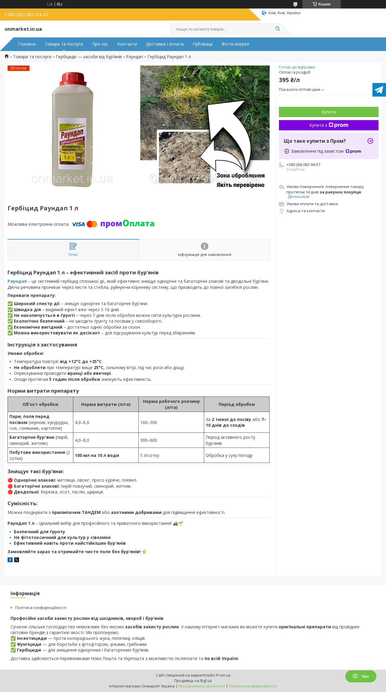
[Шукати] (277, 29)
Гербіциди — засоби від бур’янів (89, 56)
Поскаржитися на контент (202, 686)
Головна (27, 44)
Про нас (100, 44)
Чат (365, 676)
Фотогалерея (235, 44)
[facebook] (10, 560)
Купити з (318, 125)
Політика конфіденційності (40, 607)
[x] (16, 560)
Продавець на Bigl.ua (193, 680)
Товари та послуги (64, 44)
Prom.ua (223, 675)
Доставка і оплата (165, 44)
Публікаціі (203, 44)
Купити (328, 112)
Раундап (134, 56)
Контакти (127, 44)
